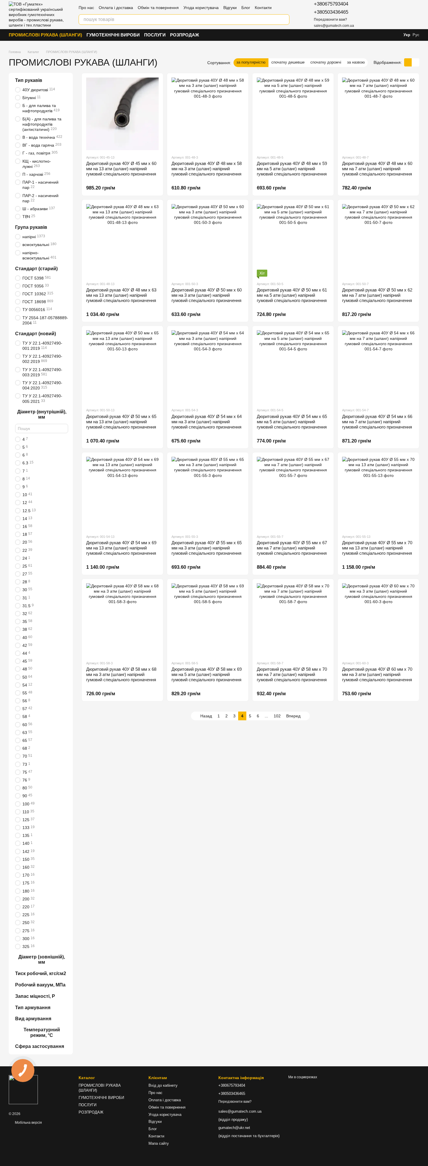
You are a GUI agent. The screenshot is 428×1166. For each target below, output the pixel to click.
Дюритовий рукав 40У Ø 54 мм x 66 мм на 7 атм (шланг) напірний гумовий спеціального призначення (377, 421)
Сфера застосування (39, 1046)
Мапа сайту (158, 1143)
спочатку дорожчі (325, 62)
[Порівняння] (384, 14)
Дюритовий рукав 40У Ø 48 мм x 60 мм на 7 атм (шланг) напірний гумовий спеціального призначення (377, 168)
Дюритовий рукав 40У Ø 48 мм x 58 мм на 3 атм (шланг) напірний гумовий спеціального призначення (206, 168)
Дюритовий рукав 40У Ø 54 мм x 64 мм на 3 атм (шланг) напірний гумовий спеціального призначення (206, 421)
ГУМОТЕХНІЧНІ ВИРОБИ (113, 34)
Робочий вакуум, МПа (40, 984)
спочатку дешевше (288, 62)
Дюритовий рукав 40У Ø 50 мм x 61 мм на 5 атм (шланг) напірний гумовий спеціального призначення (292, 295)
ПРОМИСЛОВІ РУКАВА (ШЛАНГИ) (45, 34)
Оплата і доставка (116, 7)
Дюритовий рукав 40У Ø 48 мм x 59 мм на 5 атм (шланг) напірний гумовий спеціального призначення (292, 168)
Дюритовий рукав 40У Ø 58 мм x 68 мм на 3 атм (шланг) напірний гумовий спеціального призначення (121, 674)
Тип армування (32, 1007)
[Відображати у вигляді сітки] (408, 62)
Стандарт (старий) (36, 268)
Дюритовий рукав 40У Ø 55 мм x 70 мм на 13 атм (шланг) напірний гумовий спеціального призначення (377, 548)
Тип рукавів (28, 80)
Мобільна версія (28, 1123)
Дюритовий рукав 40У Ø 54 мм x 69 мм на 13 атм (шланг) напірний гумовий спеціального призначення (121, 548)
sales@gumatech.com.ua (334, 26)
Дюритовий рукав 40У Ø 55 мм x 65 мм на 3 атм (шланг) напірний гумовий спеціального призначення (206, 548)
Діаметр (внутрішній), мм (41, 414)
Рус (416, 35)
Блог (245, 7)
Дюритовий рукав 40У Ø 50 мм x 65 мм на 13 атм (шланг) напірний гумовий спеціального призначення (121, 421)
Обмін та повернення (158, 7)
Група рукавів (31, 227)
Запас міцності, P (35, 996)
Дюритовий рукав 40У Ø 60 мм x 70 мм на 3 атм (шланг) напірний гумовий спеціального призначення (377, 674)
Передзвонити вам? (330, 19)
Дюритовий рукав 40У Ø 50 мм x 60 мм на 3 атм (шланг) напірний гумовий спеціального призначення (206, 295)
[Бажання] (369, 14)
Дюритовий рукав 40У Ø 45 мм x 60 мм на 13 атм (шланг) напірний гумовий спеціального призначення (121, 168)
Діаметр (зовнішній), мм (41, 959)
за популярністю (251, 62)
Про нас (86, 7)
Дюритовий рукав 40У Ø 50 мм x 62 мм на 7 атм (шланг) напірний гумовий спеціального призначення (377, 295)
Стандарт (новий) (35, 333)
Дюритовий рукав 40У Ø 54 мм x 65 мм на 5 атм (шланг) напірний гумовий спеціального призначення (292, 421)
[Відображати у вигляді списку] (415, 62)
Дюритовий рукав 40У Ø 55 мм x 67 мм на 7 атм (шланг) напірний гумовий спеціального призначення (292, 548)
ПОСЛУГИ (155, 34)
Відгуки (230, 7)
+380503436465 (331, 12)
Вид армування (33, 1018)
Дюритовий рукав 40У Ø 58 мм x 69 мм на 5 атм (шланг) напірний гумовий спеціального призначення (206, 674)
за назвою (356, 62)
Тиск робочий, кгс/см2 (40, 973)
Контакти (263, 7)
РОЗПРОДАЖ (184, 34)
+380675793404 (331, 4)
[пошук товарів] (284, 19)
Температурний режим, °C (42, 1033)
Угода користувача (201, 7)
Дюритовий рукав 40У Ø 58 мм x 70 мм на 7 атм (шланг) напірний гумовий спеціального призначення (292, 674)
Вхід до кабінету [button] (163, 1085)
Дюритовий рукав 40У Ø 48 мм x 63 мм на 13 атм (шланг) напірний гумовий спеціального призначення (121, 295)
